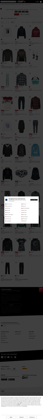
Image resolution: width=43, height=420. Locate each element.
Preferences (32, 417)
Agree (11, 417)
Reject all (21, 417)
